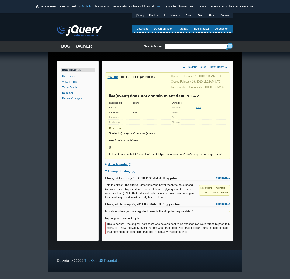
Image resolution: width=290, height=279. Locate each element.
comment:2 (223, 203)
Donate (224, 15)
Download (142, 28)
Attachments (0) (119, 164)
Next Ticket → (219, 67)
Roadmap (68, 92)
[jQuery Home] (80, 31)
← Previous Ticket (194, 67)
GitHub (85, 6)
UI (164, 15)
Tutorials (183, 28)
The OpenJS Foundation (102, 260)
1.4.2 (198, 107)
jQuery (140, 15)
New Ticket (68, 76)
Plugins (153, 15)
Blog (200, 15)
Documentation (163, 28)
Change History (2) (121, 171)
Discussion (221, 28)
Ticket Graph (69, 87)
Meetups (175, 15)
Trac (158, 6)
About (211, 15)
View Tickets (69, 81)
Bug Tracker (201, 28)
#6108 (113, 76)
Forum (189, 15)
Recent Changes (72, 98)
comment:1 (223, 177)
